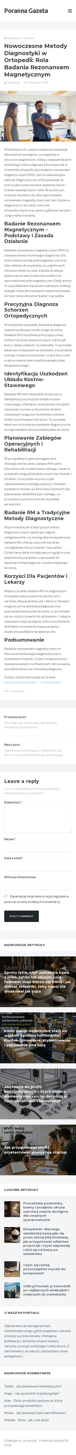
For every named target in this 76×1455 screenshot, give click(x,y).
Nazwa (10, 839)
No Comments (14, 691)
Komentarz (13, 802)
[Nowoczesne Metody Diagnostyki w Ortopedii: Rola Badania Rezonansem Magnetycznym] (38, 116)
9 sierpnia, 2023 (37, 82)
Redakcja (13, 82)
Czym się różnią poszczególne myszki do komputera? (44, 1269)
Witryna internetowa (20, 877)
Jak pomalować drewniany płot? (39, 1386)
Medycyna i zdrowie (21, 38)
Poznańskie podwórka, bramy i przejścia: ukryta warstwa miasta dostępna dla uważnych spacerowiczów (45, 1211)
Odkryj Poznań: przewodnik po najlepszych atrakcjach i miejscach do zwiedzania (47, 1290)
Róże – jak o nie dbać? (33, 1420)
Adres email (13, 858)
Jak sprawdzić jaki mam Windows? (41, 1413)
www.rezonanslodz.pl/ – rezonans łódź (32, 682)
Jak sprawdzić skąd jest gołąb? (37, 1393)
